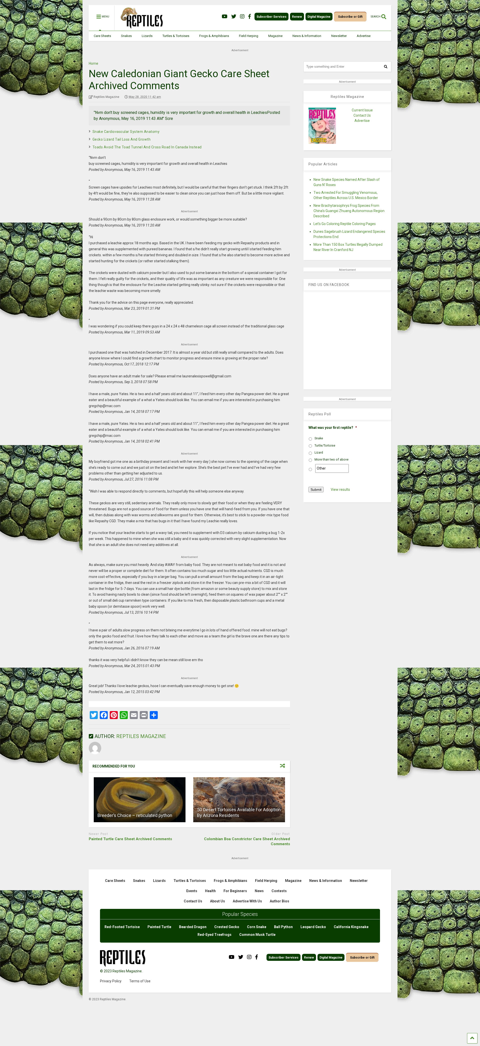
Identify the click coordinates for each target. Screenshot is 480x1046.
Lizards (147, 36)
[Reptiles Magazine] (140, 28)
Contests (279, 891)
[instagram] (242, 16)
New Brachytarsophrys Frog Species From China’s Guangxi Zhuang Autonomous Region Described (349, 211)
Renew (297, 16)
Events (191, 891)
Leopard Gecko (313, 927)
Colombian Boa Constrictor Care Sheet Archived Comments (247, 841)
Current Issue (362, 110)
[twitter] (233, 16)
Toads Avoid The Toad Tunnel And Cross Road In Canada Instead (147, 147)
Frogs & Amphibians (214, 36)
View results (340, 490)
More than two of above (331, 459)
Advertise (363, 36)
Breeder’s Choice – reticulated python (135, 815)
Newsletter (339, 36)
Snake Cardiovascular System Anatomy (126, 132)
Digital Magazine (319, 16)
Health (210, 891)
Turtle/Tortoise (324, 445)
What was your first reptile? (332, 428)
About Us (217, 901)
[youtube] (225, 16)
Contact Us (362, 115)
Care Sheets (102, 36)
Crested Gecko (226, 927)
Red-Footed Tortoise (122, 927)
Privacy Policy (111, 981)
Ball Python (283, 927)
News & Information (306, 36)
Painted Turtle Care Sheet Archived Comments (130, 839)
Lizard (318, 452)
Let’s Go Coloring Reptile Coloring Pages (345, 224)
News (259, 891)
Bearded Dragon (192, 927)
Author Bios (279, 901)
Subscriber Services (271, 16)
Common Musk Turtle (257, 935)
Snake (318, 438)
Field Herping (248, 36)
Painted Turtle (159, 927)
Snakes (126, 36)
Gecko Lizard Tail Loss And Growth (121, 139)
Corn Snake (256, 927)
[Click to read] (140, 799)
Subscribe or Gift (350, 16)
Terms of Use (139, 981)
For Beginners (235, 891)
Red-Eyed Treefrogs (215, 935)
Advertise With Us (247, 901)
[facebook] (249, 16)
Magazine (275, 36)
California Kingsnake (351, 927)
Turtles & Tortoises (175, 36)
